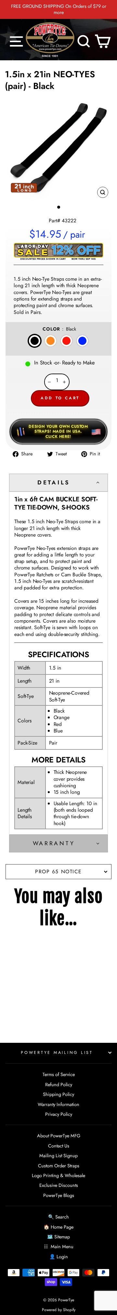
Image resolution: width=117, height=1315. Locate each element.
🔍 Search (58, 1217)
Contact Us (58, 1146)
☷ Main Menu (58, 1246)
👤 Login (58, 1256)
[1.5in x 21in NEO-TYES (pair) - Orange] (21, 988)
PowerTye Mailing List (57, 1053)
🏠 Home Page (58, 1227)
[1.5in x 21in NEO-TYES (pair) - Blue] (39, 988)
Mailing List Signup (58, 1155)
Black (34, 341)
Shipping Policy (58, 1094)
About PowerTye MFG (58, 1135)
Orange (50, 341)
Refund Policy (58, 1084)
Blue (82, 341)
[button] (58, 483)
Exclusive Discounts (58, 1185)
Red (66, 341)
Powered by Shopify (58, 1310)
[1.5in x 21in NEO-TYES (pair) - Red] (30, 988)
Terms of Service (59, 1074)
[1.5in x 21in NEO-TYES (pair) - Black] (12, 988)
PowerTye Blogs (58, 1195)
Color (59, 329)
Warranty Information (58, 1104)
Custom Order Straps (58, 1165)
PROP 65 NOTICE (58, 871)
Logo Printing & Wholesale (58, 1175)
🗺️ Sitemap (58, 1237)
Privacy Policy (58, 1114)
